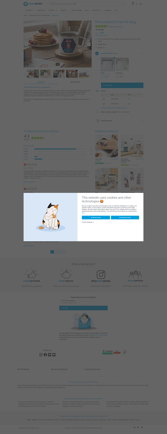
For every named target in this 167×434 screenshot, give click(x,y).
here (83, 213)
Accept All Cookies (96, 217)
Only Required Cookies (125, 217)
